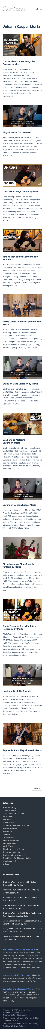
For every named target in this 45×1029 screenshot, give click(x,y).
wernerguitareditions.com (15, 1015)
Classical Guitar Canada (13, 813)
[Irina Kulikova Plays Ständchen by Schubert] (22, 240)
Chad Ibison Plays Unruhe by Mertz (21, 191)
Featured (7, 819)
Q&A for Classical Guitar (13, 849)
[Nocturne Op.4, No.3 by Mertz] (22, 675)
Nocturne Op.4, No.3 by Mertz (18, 691)
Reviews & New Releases (13, 855)
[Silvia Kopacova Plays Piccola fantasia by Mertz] (22, 548)
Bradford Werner (10, 882)
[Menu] (41, 9)
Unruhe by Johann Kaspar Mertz (19, 505)
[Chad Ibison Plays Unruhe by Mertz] (22, 175)
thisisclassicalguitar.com (13, 1012)
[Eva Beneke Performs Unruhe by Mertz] (22, 424)
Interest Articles (10, 828)
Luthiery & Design (10, 837)
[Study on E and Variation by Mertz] (22, 367)
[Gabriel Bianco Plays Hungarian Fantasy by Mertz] (22, 45)
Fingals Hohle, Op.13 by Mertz (18, 132)
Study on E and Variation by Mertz (20, 383)
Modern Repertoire (11, 840)
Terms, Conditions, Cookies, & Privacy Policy (20, 1025)
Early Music (8, 816)
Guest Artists (8, 822)
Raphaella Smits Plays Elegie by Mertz (22, 750)
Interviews (7, 831)
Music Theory (9, 846)
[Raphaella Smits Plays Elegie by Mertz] (22, 734)
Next (36, 788)
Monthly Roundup (10, 843)
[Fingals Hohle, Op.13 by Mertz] (22, 116)
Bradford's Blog (9, 807)
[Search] (37, 9)
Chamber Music (9, 810)
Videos (6, 864)
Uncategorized (9, 861)
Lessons (6, 834)
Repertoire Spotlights (12, 852)
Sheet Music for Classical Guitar (17, 858)
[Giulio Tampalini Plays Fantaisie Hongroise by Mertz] (22, 610)
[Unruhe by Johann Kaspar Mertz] (22, 489)
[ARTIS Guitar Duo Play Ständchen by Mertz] (22, 305)
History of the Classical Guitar (16, 825)
